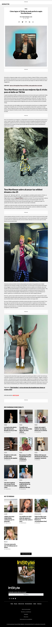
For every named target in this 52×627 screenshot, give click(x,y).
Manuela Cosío (8, 432)
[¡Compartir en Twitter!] (22, 22)
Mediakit (26, 614)
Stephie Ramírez (23, 522)
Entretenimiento (28, 603)
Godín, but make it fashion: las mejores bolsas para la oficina (41, 428)
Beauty (21, 513)
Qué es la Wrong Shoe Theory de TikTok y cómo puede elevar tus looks (26, 85)
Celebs (5, 513)
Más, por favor (26, 553)
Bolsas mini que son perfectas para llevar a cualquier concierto (41, 456)
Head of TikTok (19, 198)
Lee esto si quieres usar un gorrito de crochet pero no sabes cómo (10, 485)
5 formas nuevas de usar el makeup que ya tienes (10, 545)
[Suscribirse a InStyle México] (26, 572)
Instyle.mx (16, 395)
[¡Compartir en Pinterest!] (26, 22)
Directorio (26, 616)
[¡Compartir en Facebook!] (19, 22)
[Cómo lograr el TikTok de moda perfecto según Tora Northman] (26, 46)
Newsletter (5, 4)
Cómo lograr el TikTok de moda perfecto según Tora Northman (26, 12)
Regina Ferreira (8, 522)
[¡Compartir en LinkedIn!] (29, 22)
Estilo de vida (38, 513)
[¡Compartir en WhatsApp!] (33, 22)
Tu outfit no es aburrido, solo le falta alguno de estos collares (25, 429)
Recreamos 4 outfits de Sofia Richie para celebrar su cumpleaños (25, 457)
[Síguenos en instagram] (11, 598)
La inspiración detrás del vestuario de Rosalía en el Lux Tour (10, 428)
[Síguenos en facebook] (9, 598)
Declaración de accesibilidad (26, 619)
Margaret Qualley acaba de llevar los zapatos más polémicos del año (24, 485)
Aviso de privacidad (26, 609)
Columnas (39, 603)
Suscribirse (26, 594)
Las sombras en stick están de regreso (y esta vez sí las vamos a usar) (25, 519)
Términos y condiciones (26, 611)
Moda (26, 8)
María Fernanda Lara (27, 16)
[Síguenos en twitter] (13, 598)
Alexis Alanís (38, 459)
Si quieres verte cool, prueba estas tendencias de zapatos (10, 456)
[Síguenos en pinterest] (15, 598)
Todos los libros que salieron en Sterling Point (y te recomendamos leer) (41, 519)
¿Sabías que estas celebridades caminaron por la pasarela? (9, 519)
